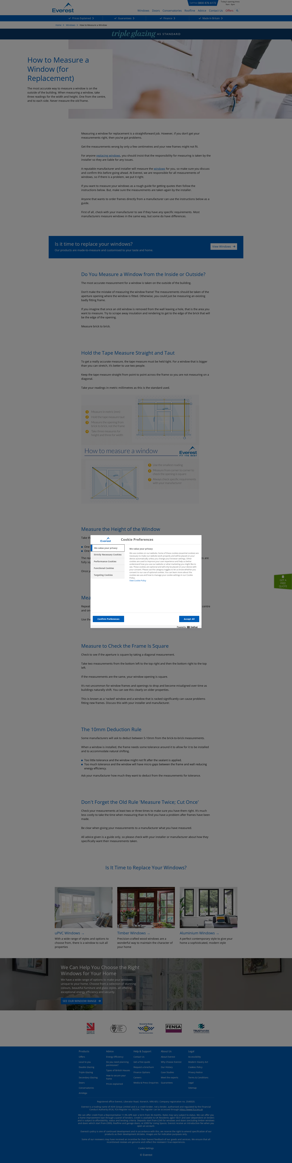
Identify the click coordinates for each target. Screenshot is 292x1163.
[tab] (107, 548)
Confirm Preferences (108, 619)
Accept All (189, 619)
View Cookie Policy (137, 580)
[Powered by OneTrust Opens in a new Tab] (188, 627)
